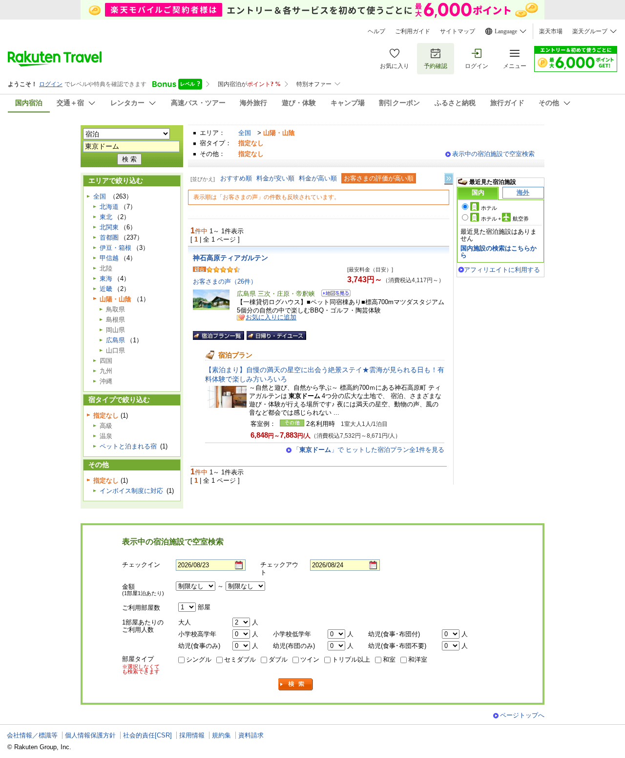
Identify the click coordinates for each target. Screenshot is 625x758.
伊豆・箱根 (115, 247)
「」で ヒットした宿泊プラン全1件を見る (368, 449)
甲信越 (109, 258)
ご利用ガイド (412, 31)
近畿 (106, 288)
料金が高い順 (318, 178)
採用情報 (192, 735)
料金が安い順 (275, 178)
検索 (295, 684)
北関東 (109, 227)
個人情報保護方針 (90, 735)
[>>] (449, 179)
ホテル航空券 (505, 219)
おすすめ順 (236, 178)
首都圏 (109, 237)
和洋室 (417, 659)
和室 (389, 659)
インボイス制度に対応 (131, 490)
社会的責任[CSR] (147, 735)
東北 (106, 217)
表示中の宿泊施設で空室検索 (493, 153)
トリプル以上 (351, 659)
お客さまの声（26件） (225, 281)
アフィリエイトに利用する (502, 269)
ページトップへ (522, 715)
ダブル (278, 659)
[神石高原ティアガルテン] (333, 294)
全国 (244, 132)
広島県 (115, 340)
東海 (106, 278)
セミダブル (240, 659)
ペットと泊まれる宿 (128, 446)
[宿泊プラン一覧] (218, 335)
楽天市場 (550, 31)
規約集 (221, 735)
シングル (198, 659)
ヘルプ (376, 31)
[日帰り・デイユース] (276, 335)
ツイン (309, 659)
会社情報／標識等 (32, 735)
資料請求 (251, 735)
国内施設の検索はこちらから (498, 252)
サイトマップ (457, 31)
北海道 (109, 206)
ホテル (489, 208)
